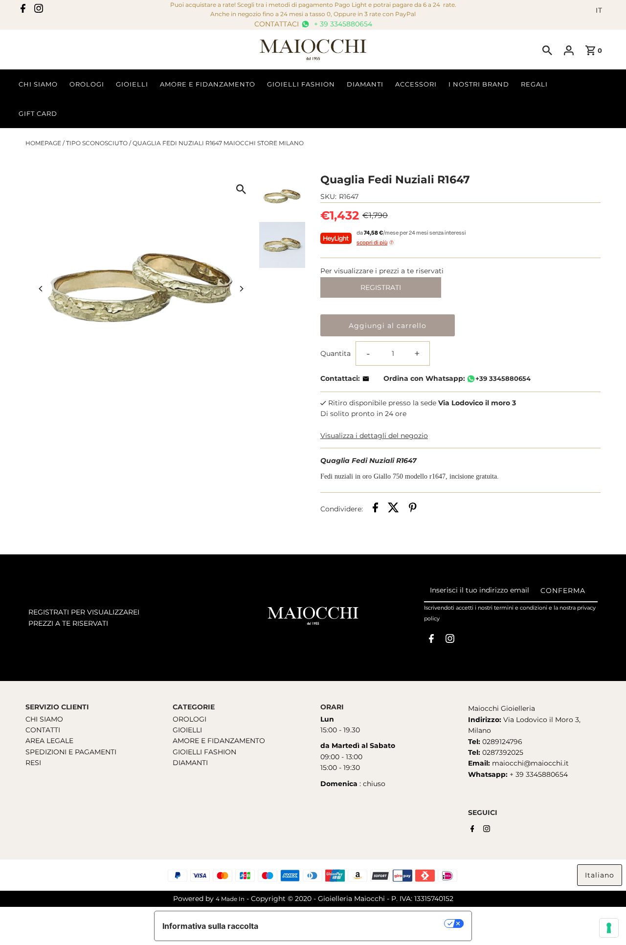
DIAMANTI (190, 762)
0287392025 (501, 752)
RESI (33, 762)
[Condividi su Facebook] (375, 509)
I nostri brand (478, 84)
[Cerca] (547, 50)
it (599, 10)
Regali (534, 84)
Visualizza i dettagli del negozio (374, 435)
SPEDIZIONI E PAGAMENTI (70, 751)
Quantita (335, 353)
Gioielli (132, 84)
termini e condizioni (520, 607)
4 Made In (230, 898)
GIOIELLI (187, 729)
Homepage (43, 143)
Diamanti (365, 84)
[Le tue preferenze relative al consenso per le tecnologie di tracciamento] (609, 928)
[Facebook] (23, 10)
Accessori (416, 84)
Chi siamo (38, 84)
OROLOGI (189, 719)
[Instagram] (38, 10)
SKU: (328, 196)
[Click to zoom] (241, 189)
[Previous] (41, 289)
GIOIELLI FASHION (204, 751)
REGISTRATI (380, 287)
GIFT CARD (38, 113)
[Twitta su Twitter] (393, 509)
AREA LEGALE (49, 740)
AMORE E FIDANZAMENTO (219, 740)
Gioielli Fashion (301, 84)
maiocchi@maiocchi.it (530, 763)
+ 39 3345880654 (342, 24)
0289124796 (501, 741)
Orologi (86, 84)
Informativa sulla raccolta (210, 926)
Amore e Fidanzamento (207, 84)
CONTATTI (42, 729)
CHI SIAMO (44, 719)
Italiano (599, 875)
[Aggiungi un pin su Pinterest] (413, 509)
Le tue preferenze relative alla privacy (356, 923)
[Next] (241, 289)
